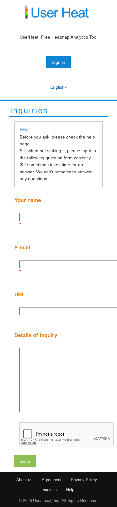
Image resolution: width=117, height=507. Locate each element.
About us (24, 479)
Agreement (51, 479)
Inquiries (49, 489)
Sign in (58, 62)
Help (24, 129)
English (57, 87)
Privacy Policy (84, 479)
